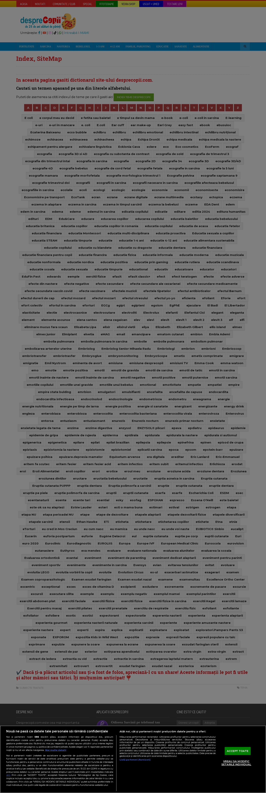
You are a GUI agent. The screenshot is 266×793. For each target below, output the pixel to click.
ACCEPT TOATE (237, 750)
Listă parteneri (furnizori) (135, 759)
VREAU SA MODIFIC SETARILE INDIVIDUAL (236, 763)
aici (8, 775)
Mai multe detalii (55, 750)
